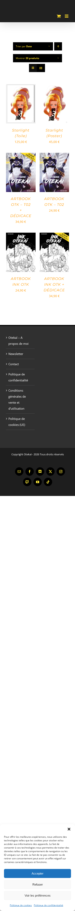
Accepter (37, 873)
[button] (69, 829)
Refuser (37, 884)
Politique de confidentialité (48, 905)
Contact (13, 364)
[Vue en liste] (41, 68)
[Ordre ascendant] (58, 46)
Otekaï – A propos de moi (18, 341)
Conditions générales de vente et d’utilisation (17, 399)
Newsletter (15, 354)
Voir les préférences (38, 895)
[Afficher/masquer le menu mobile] (67, 16)
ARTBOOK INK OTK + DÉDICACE (54, 284)
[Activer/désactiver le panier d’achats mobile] (59, 16)
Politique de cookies (21, 905)
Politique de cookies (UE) (16, 422)
